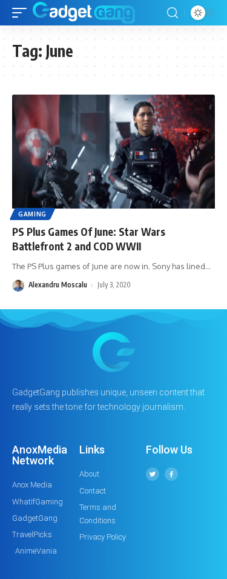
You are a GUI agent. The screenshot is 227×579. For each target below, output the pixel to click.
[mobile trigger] (22, 12)
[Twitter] (152, 474)
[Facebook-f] (171, 474)
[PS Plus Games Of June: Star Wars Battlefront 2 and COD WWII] (113, 155)
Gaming (32, 214)
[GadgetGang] (84, 12)
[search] (172, 13)
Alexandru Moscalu (57, 284)
